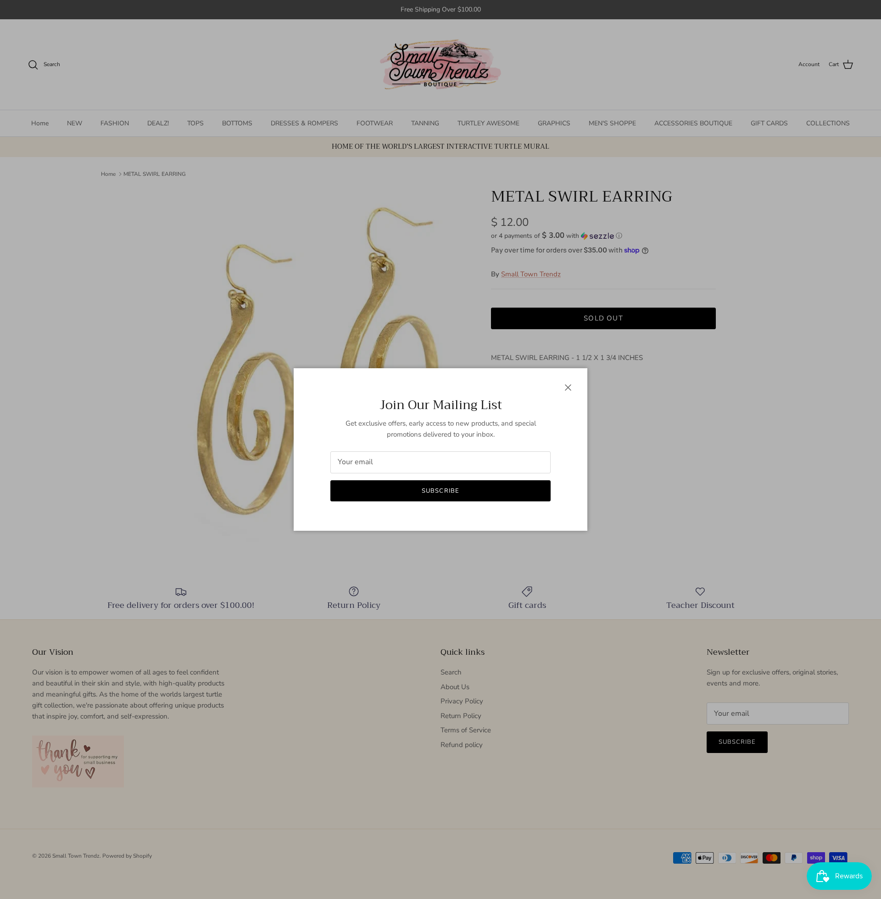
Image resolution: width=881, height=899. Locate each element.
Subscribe (440, 491)
